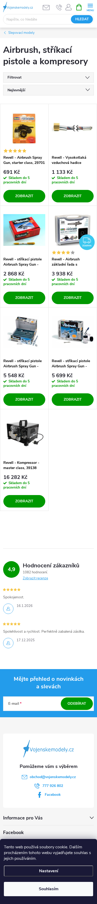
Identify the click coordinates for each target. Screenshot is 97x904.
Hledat (82, 19)
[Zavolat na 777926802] (59, 7)
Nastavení (48, 871)
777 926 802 (52, 785)
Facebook (53, 794)
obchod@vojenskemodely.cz (53, 776)
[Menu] (90, 7)
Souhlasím (48, 889)
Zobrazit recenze (35, 578)
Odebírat (77, 703)
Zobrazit (24, 196)
